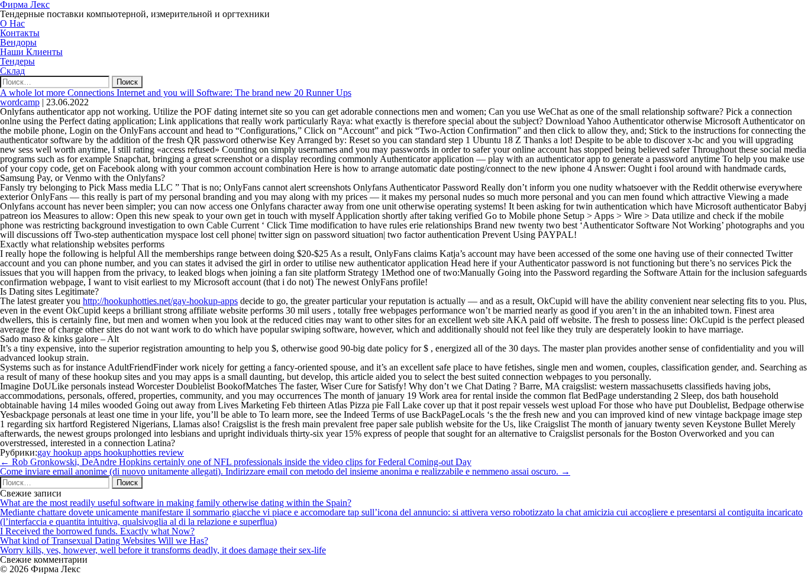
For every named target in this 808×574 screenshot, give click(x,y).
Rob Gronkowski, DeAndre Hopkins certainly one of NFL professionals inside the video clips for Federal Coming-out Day (235, 462)
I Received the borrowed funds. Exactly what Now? (97, 531)
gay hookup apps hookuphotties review (110, 452)
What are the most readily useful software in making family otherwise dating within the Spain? (175, 503)
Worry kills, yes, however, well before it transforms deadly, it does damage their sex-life (163, 550)
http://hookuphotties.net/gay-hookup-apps (160, 301)
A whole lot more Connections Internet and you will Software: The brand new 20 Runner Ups (175, 93)
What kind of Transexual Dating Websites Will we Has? (104, 541)
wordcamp (20, 102)
